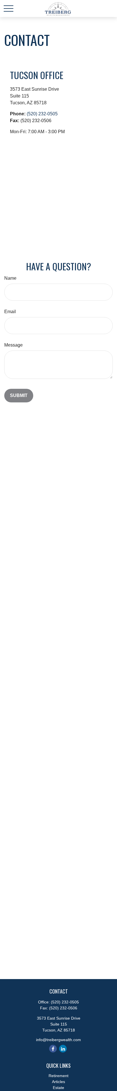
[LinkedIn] (63, 1048)
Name (10, 278)
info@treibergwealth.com (58, 1039)
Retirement (58, 1075)
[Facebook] (53, 1048)
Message (13, 345)
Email (10, 311)
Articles (58, 1081)
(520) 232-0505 (42, 113)
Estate (58, 1087)
